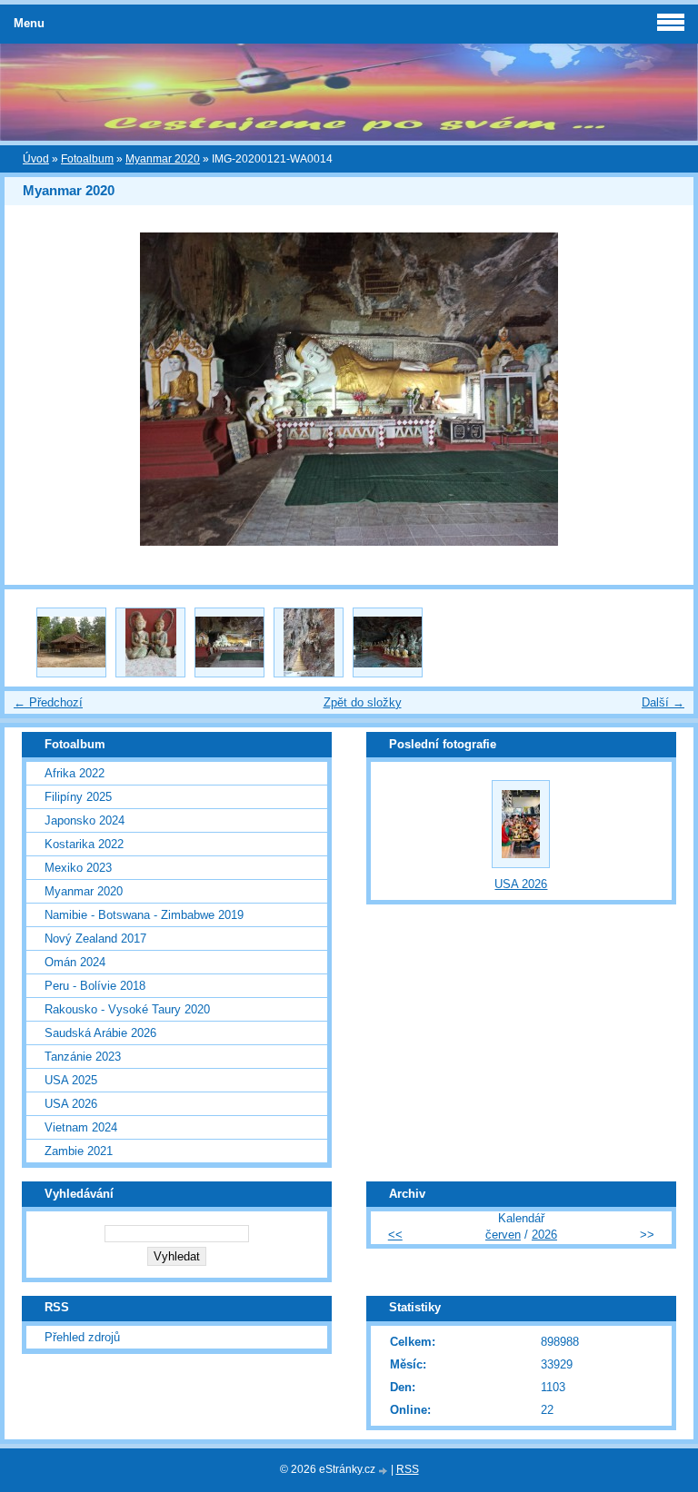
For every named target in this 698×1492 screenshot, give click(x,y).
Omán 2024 (75, 962)
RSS (407, 1469)
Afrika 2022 (75, 773)
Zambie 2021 (79, 1151)
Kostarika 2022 (84, 844)
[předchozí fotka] (34, 389)
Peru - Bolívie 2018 (95, 986)
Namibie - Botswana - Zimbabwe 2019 (144, 915)
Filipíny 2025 (78, 797)
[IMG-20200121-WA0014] (229, 642)
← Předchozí (48, 702)
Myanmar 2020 (162, 158)
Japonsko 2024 (85, 820)
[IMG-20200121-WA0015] (308, 642)
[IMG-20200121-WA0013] (150, 642)
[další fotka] (663, 389)
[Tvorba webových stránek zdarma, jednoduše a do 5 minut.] (384, 1471)
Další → (663, 702)
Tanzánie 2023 (83, 1056)
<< (395, 1234)
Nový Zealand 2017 (95, 938)
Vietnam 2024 (81, 1127)
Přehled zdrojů (82, 1337)
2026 (544, 1234)
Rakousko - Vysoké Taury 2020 (127, 1009)
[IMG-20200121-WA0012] (71, 642)
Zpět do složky (363, 702)
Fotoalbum (87, 158)
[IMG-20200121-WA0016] (388, 642)
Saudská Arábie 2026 (100, 1033)
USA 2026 (71, 1104)
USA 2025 (71, 1080)
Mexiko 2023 (78, 867)
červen (503, 1234)
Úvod (36, 158)
